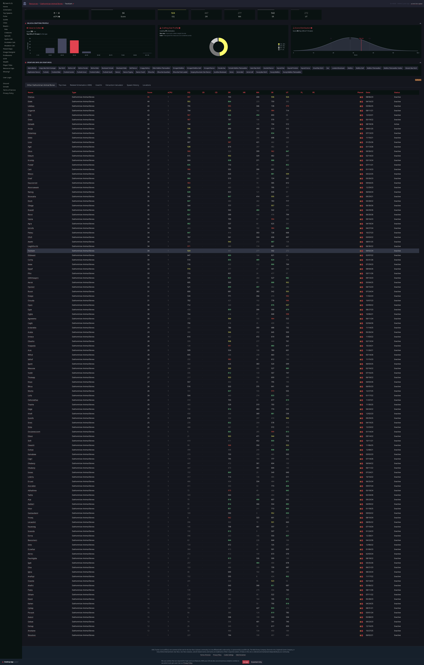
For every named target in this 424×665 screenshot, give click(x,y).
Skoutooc (32, 635)
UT (287, 92)
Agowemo (32, 318)
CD (216, 92)
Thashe (31, 404)
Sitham (31, 594)
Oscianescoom (34, 431)
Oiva (30, 567)
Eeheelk (31, 124)
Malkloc (350, 68)
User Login (7, 77)
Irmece (31, 336)
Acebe (30, 332)
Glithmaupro (33, 278)
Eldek (30, 101)
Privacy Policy (8, 93)
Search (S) (9, 3)
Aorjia (30, 128)
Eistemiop (32, 133)
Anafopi (31, 576)
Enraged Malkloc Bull (194, 68)
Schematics (7, 10)
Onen (30, 119)
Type (74, 92)
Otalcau (31, 97)
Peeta (30, 590)
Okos (30, 151)
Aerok (30, 282)
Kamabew (32, 454)
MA (257, 92)
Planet (360, 92)
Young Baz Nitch (261, 72)
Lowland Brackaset (338, 68)
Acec (30, 350)
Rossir (30, 291)
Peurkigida (32, 558)
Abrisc (30, 554)
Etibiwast (31, 255)
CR (203, 92)
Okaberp (31, 468)
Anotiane (31, 630)
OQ (188, 92)
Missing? (6, 71)
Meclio (30, 391)
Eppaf (30, 269)
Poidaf (30, 165)
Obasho (31, 341)
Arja (29, 499)
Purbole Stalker (95, 72)
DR (229, 92)
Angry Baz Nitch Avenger (47, 68)
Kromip (31, 160)
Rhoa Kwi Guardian (163, 72)
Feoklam (31, 251)
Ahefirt (31, 585)
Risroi (30, 214)
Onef (30, 178)
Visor (30, 508)
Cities (5, 23)
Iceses (30, 472)
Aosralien (32, 486)
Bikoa (30, 386)
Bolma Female (83, 68)
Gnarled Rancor (269, 68)
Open (30, 305)
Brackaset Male (121, 68)
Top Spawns (7, 13)
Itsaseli (31, 210)
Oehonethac (33, 400)
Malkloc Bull (360, 68)
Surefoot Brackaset (220, 72)
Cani (29, 169)
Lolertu (31, 477)
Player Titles (7, 65)
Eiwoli (30, 599)
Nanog (30, 192)
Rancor (117, 72)
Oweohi (31, 445)
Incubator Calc (9, 42)
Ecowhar (31, 549)
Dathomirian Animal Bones (51, 3)
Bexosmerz (32, 540)
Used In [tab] (99, 85)
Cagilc (30, 323)
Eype (30, 309)
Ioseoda (31, 531)
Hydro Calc (8, 39)
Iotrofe (31, 228)
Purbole (45, 72)
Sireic (30, 422)
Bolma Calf (71, 68)
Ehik (29, 115)
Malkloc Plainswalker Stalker (393, 68)
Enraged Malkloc (178, 68)
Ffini (29, 273)
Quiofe (31, 418)
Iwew (30, 264)
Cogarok (31, 110)
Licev (30, 142)
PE (313, 92)
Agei (29, 147)
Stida (30, 427)
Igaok (30, 364)
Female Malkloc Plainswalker (237, 68)
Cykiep (30, 608)
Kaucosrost (32, 183)
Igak (29, 563)
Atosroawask (33, 187)
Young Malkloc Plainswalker (292, 72)
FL (302, 92)
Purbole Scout (81, 72)
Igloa (30, 572)
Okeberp (31, 463)
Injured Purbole (293, 68)
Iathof (30, 359)
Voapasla (31, 346)
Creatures (7, 32)
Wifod (30, 355)
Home (5, 6)
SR (272, 92)
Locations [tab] (147, 85)
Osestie (31, 581)
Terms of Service (9, 90)
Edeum (31, 156)
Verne (231, 72)
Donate (6, 86)
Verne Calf (249, 72)
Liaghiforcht (33, 246)
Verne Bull (240, 72)
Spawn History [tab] (133, 85)
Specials (6, 36)
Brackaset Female (107, 68)
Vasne (30, 219)
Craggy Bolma (145, 68)
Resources (33, 3)
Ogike (30, 314)
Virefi (30, 413)
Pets (5, 29)
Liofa (30, 395)
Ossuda (31, 300)
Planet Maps (7, 49)
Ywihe (30, 495)
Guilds (5, 19)
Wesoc (30, 174)
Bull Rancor (133, 68)
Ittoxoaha (32, 196)
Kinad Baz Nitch (318, 68)
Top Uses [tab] (62, 85)
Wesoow (31, 368)
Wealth (5, 62)
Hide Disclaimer (241, 655)
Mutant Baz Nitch (411, 68)
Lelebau (31, 106)
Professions (7, 55)
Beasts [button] (6, 26)
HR (244, 92)
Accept (245, 662)
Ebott (30, 201)
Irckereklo (32, 327)
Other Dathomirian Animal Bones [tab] (41, 85)
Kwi (328, 68)
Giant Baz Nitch (255, 68)
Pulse (5, 16)
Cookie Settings (228, 655)
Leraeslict (32, 522)
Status (397, 92)
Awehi (30, 241)
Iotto (30, 545)
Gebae (30, 621)
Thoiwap (31, 377)
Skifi (29, 441)
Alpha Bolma (32, 68)
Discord (6, 83)
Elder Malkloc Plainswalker (161, 68)
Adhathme (32, 490)
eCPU (170, 92)
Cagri (30, 459)
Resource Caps (8, 68)
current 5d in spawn (416, 3)
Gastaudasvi (33, 513)
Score (149, 92)
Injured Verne (305, 68)
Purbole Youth (107, 72)
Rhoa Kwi (151, 72)
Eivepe (30, 296)
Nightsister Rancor (34, 72)
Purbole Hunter (69, 72)
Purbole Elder (56, 72)
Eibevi (30, 436)
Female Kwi (221, 68)
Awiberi (31, 504)
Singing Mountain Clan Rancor (201, 72)
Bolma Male (95, 68)
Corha (30, 260)
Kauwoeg (32, 526)
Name (30, 92)
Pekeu (30, 232)
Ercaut (30, 481)
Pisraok (31, 612)
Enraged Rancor (209, 68)
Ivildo (30, 137)
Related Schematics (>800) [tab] (81, 85)
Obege (30, 205)
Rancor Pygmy (128, 72)
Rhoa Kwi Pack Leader (180, 72)
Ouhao (31, 450)
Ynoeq (30, 517)
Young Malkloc (275, 72)
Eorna (30, 535)
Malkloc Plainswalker (374, 68)
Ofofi (30, 237)
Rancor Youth (140, 72)
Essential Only (256, 662)
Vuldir (30, 373)
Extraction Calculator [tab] (114, 85)
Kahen (30, 603)
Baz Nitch (62, 68)
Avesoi (30, 617)
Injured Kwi (280, 68)
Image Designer (9, 52)
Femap (30, 626)
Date (368, 92)
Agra (30, 223)
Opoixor (31, 287)
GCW (5, 58)
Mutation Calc (9, 45)
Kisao (30, 382)
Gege (30, 409)
